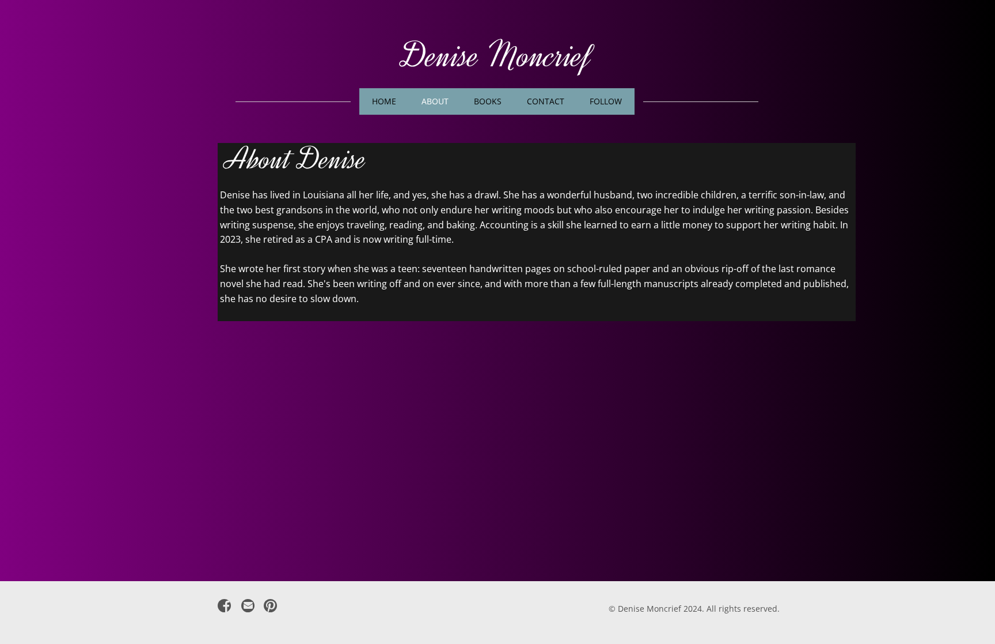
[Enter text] (248, 608)
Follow (606, 101)
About (435, 101)
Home (384, 101)
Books (488, 101)
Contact (545, 101)
